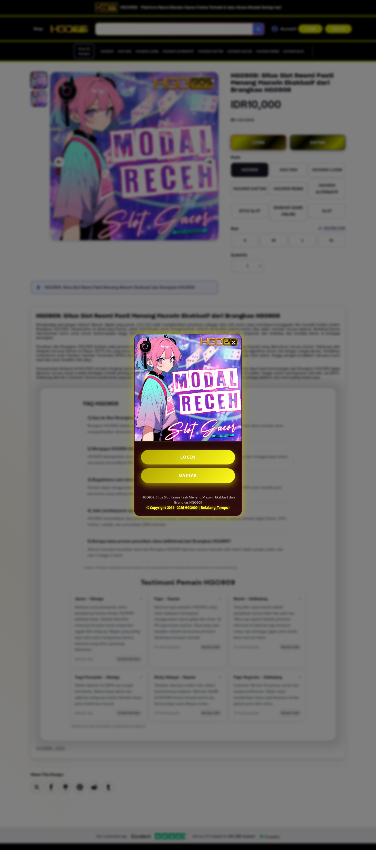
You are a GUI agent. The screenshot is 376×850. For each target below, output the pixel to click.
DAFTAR (188, 475)
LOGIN (188, 457)
